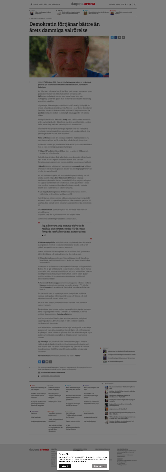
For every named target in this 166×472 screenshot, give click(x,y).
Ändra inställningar (99, 466)
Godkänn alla (64, 466)
